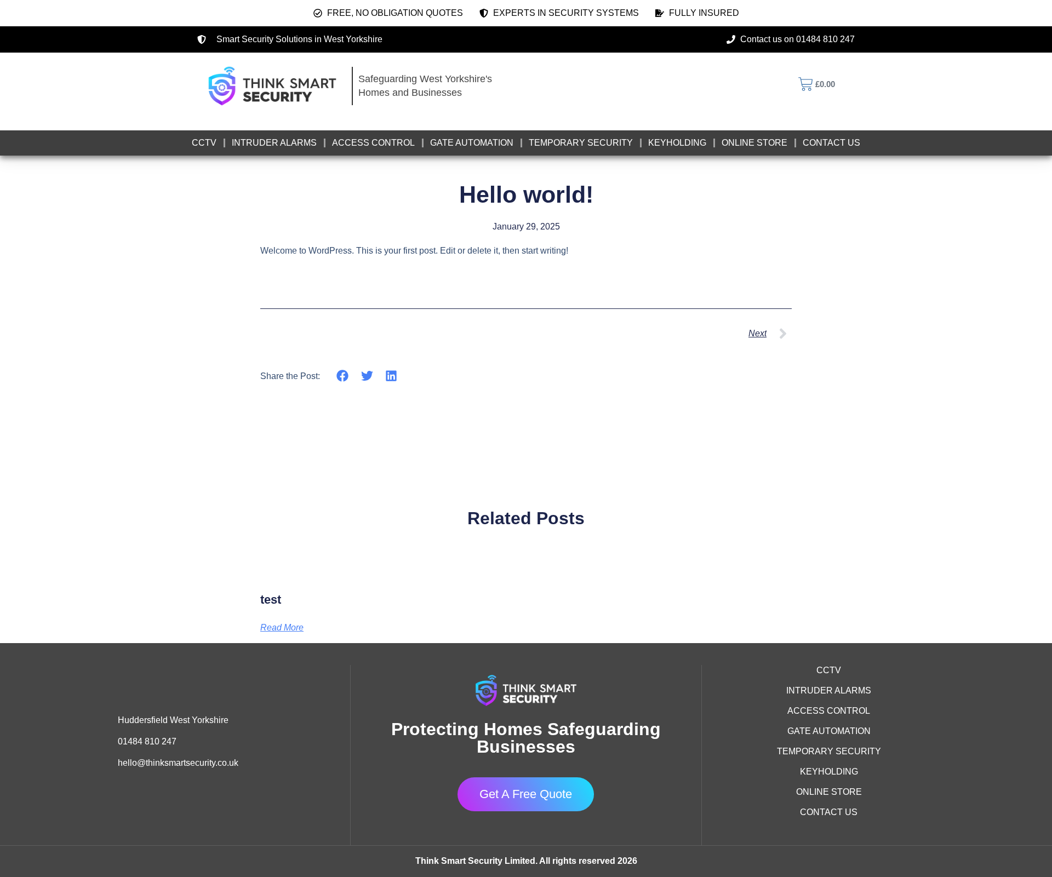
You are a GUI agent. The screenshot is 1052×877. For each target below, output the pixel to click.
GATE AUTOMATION (471, 142)
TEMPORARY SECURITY (581, 142)
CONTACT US (831, 142)
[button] (342, 375)
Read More (282, 627)
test (270, 599)
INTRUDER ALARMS (274, 142)
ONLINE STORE (754, 142)
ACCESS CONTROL (373, 142)
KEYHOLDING (677, 142)
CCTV (204, 142)
